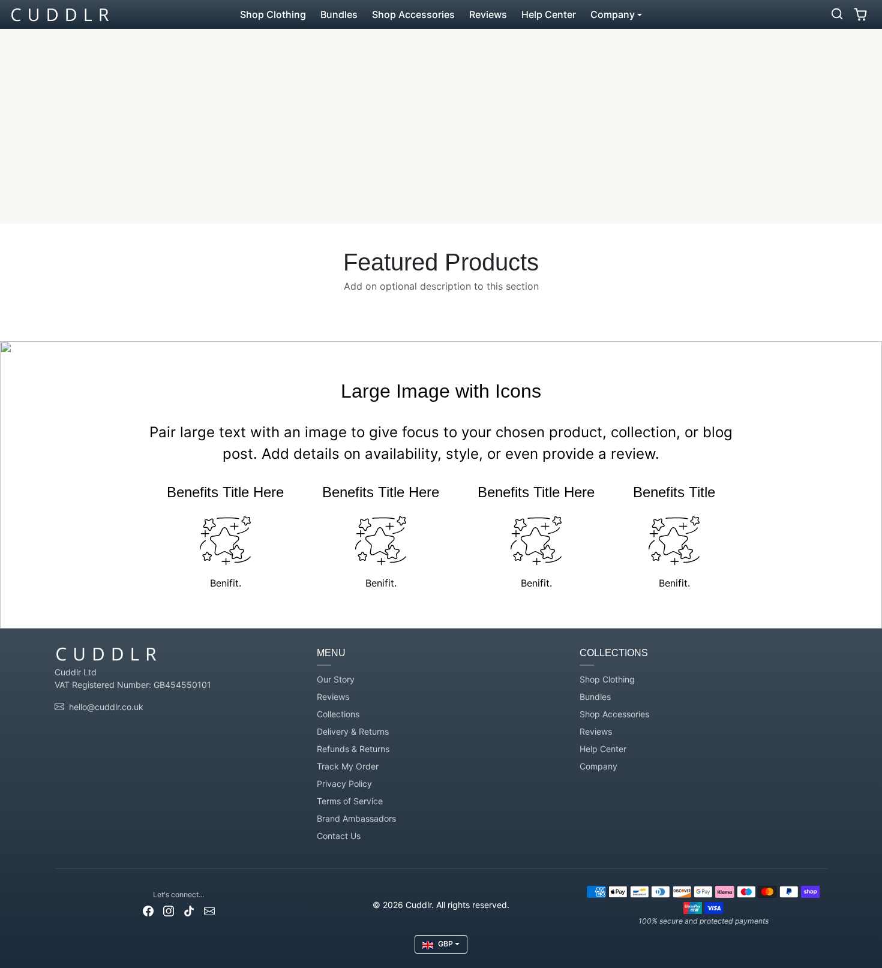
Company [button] (612, 14)
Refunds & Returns (353, 749)
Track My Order (348, 766)
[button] (837, 14)
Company (598, 766)
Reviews (488, 14)
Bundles (339, 14)
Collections (338, 714)
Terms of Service (350, 801)
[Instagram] (168, 910)
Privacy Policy (344, 783)
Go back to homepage (441, 153)
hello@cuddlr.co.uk (106, 707)
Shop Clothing (273, 14)
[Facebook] (148, 910)
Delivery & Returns (353, 731)
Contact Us (339, 836)
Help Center (548, 14)
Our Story (336, 679)
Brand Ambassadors (356, 818)
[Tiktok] (189, 910)
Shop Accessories (413, 14)
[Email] (209, 910)
